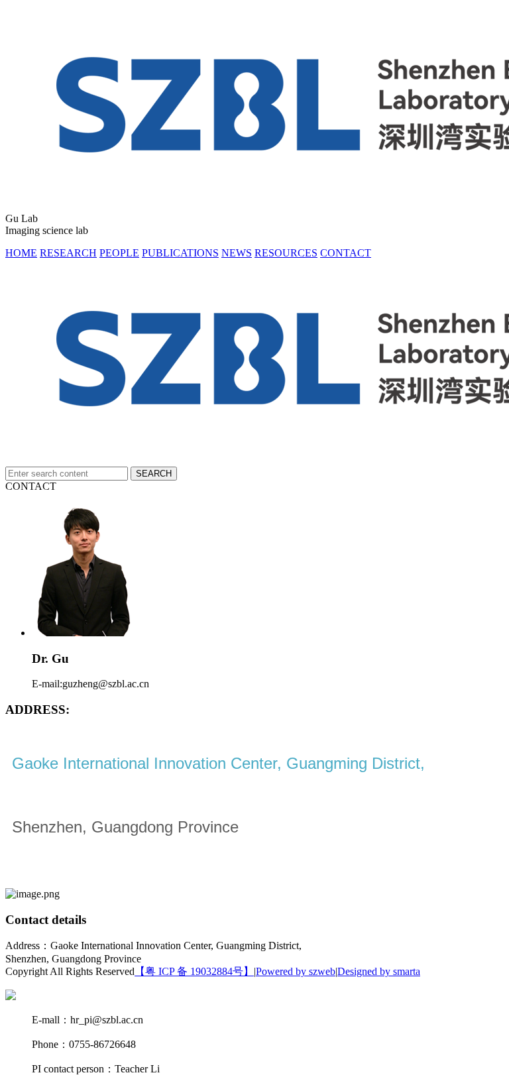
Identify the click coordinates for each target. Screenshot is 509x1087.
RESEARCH (68, 252)
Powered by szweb (295, 971)
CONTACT (345, 252)
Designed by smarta (378, 971)
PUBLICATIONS (180, 252)
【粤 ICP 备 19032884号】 (194, 971)
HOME (21, 252)
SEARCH (154, 474)
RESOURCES (285, 252)
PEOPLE (119, 252)
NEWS (236, 252)
